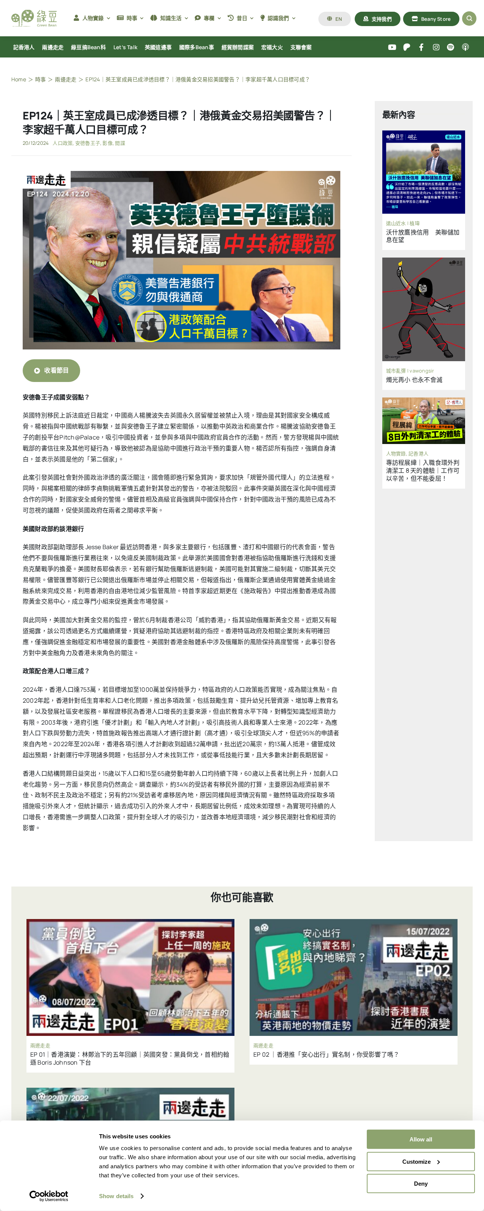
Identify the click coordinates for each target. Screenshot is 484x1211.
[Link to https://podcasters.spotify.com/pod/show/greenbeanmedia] (451, 47)
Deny (421, 1183)
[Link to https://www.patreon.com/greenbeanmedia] (406, 47)
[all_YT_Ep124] (181, 174)
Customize (416, 1161)
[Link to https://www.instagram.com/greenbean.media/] (436, 47)
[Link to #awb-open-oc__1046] (469, 18)
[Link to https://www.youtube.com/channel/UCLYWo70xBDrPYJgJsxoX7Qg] (392, 47)
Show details (116, 1196)
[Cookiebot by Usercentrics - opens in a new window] (49, 1196)
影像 (107, 143)
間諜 (120, 143)
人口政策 (63, 143)
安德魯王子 (87, 143)
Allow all (421, 1139)
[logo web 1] (34, 13)
